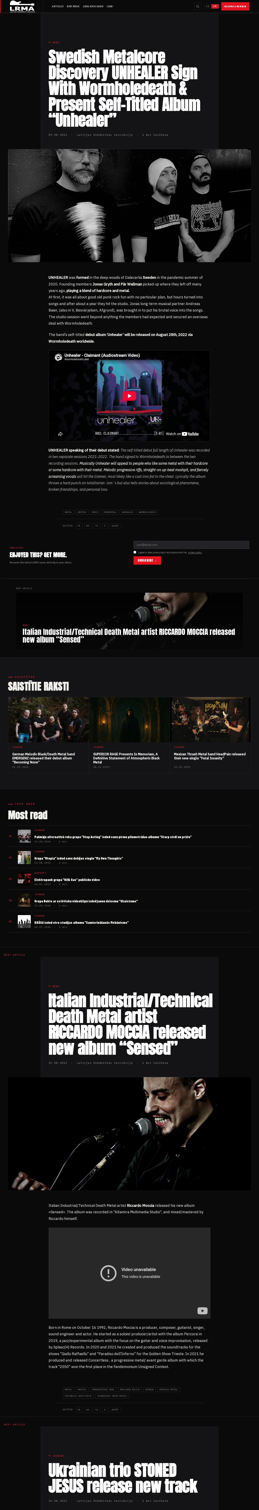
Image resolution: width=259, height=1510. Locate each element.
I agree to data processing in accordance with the (170, 552)
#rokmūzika (110, 512)
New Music (73, 6)
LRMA (110, 6)
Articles (58, 6)
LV (207, 6)
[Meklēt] (197, 6)
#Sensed (149, 1389)
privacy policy (195, 552)
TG (96, 525)
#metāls (82, 512)
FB (78, 525)
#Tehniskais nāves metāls (112, 1396)
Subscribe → (147, 560)
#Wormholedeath (147, 512)
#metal (68, 512)
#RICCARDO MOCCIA (130, 1389)
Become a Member (235, 6)
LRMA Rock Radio (93, 6)
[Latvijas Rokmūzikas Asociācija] (26, 6)
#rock (95, 512)
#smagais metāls (168, 1389)
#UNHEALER (127, 512)
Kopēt (115, 526)
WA (87, 525)
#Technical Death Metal (78, 1396)
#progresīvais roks (103, 1389)
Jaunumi (59, 1455)
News (56, 42)
